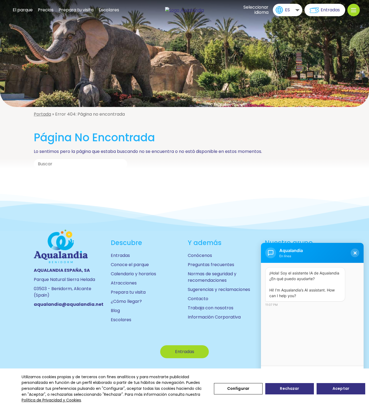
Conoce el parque (130, 265)
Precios (45, 10)
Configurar (238, 388)
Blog (115, 310)
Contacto (198, 299)
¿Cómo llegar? (126, 301)
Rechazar (289, 388)
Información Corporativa (214, 317)
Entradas (330, 10)
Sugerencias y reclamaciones (219, 289)
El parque (23, 10)
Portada (42, 114)
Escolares (109, 10)
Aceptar (341, 388)
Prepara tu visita (76, 10)
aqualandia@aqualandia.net (68, 304)
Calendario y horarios (133, 274)
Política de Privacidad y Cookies (51, 400)
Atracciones (124, 283)
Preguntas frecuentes (211, 265)
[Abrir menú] (353, 10)
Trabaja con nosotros (210, 308)
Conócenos (200, 255)
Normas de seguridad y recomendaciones (212, 277)
